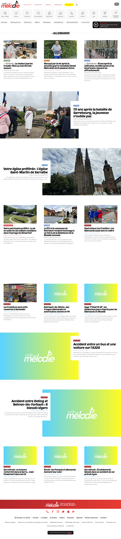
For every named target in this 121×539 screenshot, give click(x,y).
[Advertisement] (60, 264)
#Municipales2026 (72, 22)
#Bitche (37, 22)
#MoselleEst (46, 22)
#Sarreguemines (15, 22)
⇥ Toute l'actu (85, 22)
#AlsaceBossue (58, 22)
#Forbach (4, 22)
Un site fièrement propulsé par (58, 532)
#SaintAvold (27, 22)
